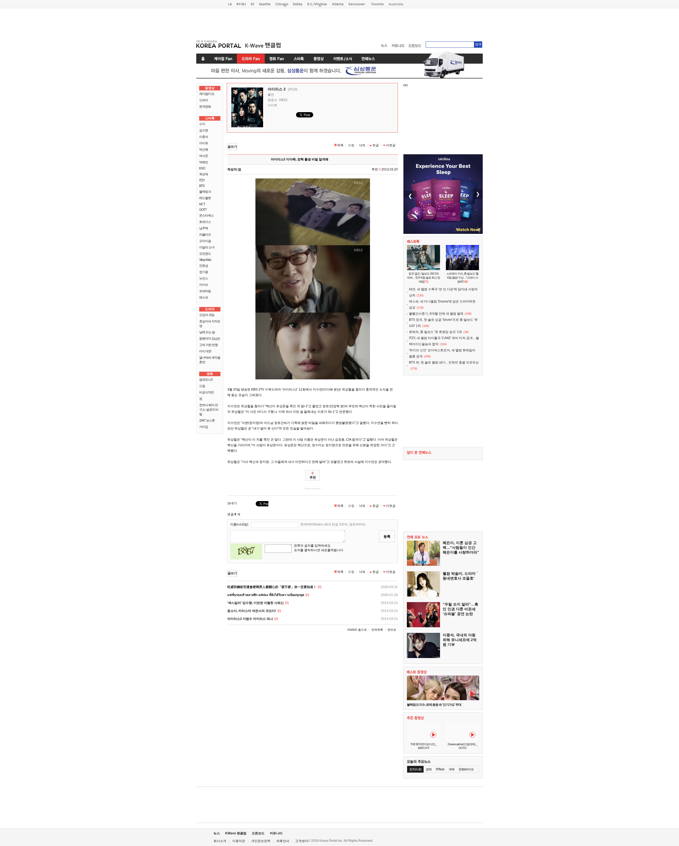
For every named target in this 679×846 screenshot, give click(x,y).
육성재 (203, 174)
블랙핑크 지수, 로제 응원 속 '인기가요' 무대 (434, 705)
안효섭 (203, 266)
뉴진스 (203, 278)
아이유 (203, 143)
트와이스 (205, 222)
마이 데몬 (205, 351)
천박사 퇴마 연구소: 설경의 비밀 (208, 409)
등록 (387, 536)
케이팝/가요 (206, 94)
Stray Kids (205, 260)
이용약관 (238, 841)
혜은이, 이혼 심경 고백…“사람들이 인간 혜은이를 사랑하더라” (461, 547)
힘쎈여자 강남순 (209, 338)
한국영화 (205, 106)
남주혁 (203, 228)
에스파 (203, 297)
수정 (351, 145)
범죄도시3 (205, 380)
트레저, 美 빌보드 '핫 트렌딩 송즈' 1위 (435, 332)
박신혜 (203, 149)
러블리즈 (205, 234)
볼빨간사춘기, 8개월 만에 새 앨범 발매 (436, 313)
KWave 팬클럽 (235, 833)
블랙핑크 (205, 192)
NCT (202, 204)
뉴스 (217, 833)
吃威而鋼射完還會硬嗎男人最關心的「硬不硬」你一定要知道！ (271, 587)
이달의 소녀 (206, 247)
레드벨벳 (205, 198)
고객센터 (301, 841)
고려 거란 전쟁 (208, 345)
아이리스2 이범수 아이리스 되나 (250, 619)
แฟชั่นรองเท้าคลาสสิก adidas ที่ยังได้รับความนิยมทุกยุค (265, 595)
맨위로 (392, 629)
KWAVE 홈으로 (357, 629)
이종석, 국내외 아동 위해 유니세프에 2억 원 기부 (460, 640)
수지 (202, 124)
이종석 (203, 137)
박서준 (203, 156)
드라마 (203, 100)
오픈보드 (258, 833)
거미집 (203, 427)
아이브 (203, 285)
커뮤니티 (276, 833)
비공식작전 (206, 392)
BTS (201, 186)
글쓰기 (232, 146)
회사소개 (220, 841)
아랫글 (390, 145)
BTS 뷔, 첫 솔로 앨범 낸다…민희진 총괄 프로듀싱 (444, 362)
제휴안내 (282, 841)
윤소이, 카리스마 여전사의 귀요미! (251, 611)
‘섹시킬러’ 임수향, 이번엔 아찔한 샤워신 (255, 603)
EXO (202, 168)
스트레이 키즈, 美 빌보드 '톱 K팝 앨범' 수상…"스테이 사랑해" (462, 277)
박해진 (203, 162)
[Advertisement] (339, 23)
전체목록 (377, 629)
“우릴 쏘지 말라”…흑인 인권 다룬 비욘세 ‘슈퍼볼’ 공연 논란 (460, 609)
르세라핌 (205, 291)
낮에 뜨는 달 (207, 332)
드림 (202, 386)
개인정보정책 (260, 841)
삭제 (362, 145)
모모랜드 (205, 254)
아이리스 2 (277, 89)
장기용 (203, 272)
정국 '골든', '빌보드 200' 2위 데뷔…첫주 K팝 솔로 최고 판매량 (423, 277)
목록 (340, 145)
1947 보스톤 (207, 420)
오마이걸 (205, 241)
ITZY (202, 180)
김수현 (203, 130)
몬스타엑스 (206, 215)
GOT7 (203, 210)
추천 (313, 475)
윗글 (375, 145)
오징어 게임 (206, 315)
